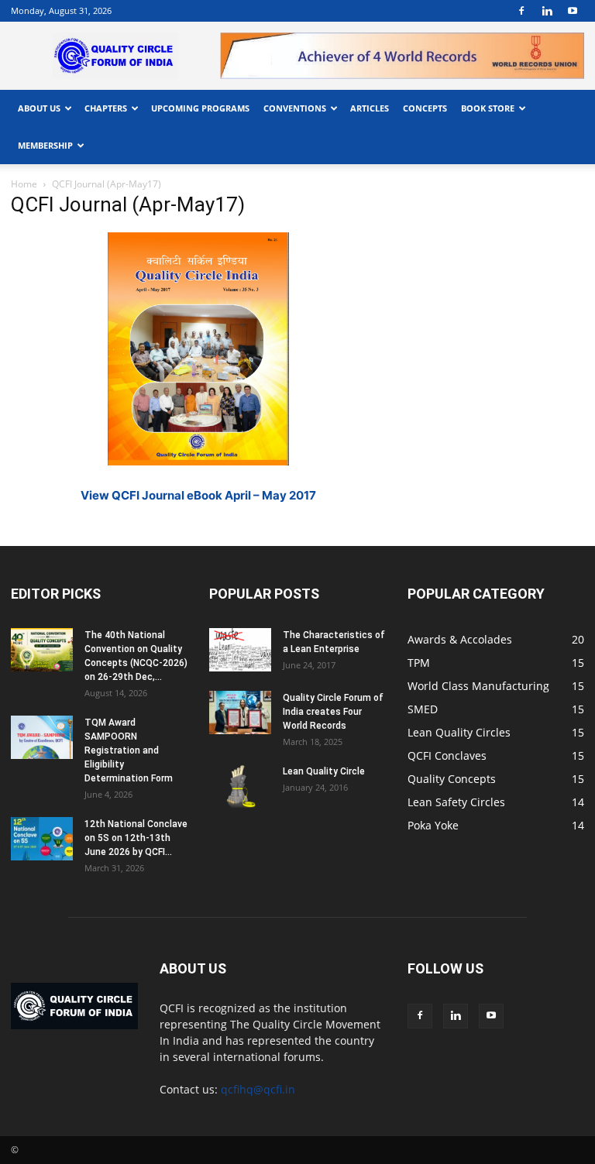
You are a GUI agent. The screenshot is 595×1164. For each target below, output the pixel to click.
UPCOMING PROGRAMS (200, 108)
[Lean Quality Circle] (240, 786)
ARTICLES (369, 108)
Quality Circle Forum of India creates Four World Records (333, 711)
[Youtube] (572, 11)
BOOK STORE (487, 108)
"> (402, 40)
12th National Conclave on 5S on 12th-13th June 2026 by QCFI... (135, 838)
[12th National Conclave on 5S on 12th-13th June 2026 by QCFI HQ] (42, 838)
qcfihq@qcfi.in (258, 1089)
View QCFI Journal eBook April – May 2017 (198, 495)
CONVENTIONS (294, 108)
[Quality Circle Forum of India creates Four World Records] (240, 712)
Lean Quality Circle (324, 771)
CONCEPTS (425, 108)
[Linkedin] (547, 11)
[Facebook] (521, 11)
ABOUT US (39, 108)
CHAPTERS (105, 108)
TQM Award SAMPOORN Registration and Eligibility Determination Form (128, 750)
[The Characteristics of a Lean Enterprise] (240, 649)
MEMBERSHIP (45, 145)
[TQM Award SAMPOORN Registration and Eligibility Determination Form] (42, 737)
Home (24, 184)
